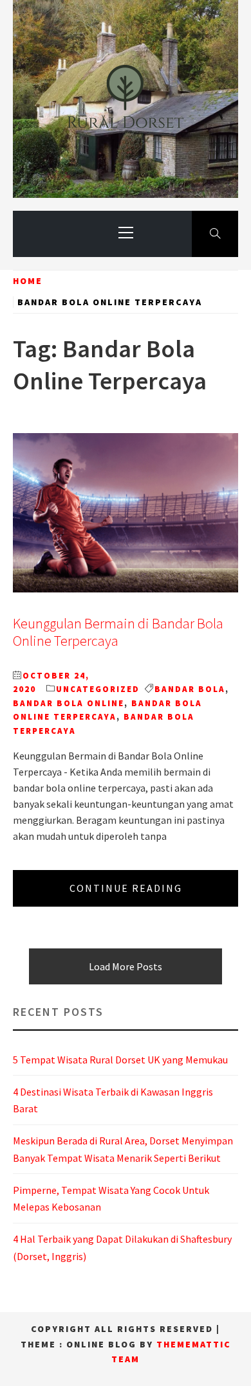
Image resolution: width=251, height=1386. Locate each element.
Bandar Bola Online (68, 703)
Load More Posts (125, 966)
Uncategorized (98, 689)
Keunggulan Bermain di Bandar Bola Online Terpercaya (118, 632)
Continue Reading (126, 888)
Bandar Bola (189, 689)
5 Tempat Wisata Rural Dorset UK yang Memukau (120, 1059)
